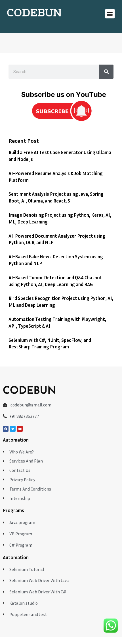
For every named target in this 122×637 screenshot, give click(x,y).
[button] (110, 13)
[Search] (106, 72)
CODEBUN (34, 14)
